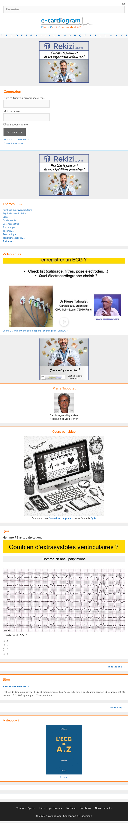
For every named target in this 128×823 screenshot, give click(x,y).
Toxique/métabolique (14, 237)
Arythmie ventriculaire (14, 213)
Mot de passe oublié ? (16, 139)
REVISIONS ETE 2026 (16, 686)
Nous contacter (103, 808)
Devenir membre (13, 143)
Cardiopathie (9, 220)
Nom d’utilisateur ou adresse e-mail (24, 98)
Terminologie (9, 234)
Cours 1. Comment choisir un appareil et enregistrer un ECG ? (35, 330)
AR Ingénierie (84, 816)
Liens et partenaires (50, 808)
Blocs (5, 217)
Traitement (8, 241)
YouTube (71, 808)
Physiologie (9, 227)
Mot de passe (12, 111)
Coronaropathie (11, 223)
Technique (8, 230)
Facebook (85, 808)
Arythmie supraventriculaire (17, 210)
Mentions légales (25, 808)
